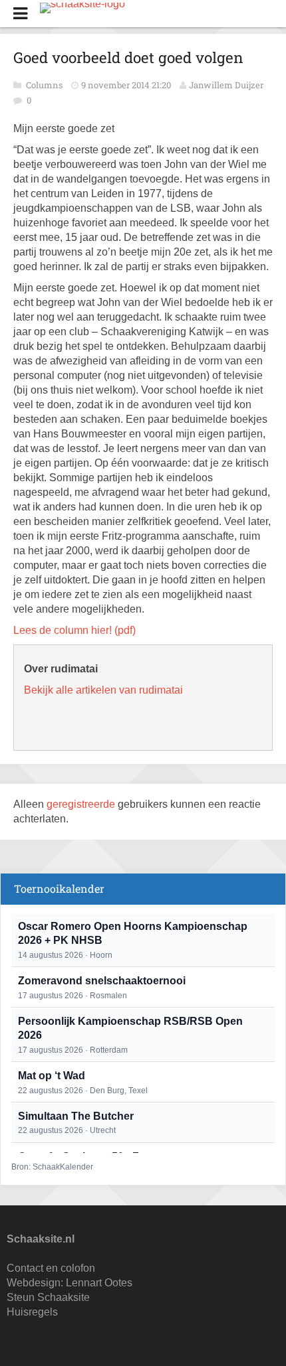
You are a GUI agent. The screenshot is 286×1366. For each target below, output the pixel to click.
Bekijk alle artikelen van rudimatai (103, 690)
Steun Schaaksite (48, 1297)
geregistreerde (82, 804)
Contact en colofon (51, 1268)
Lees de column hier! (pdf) (74, 630)
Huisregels (32, 1312)
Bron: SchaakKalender (52, 1167)
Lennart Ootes (99, 1282)
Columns (45, 85)
